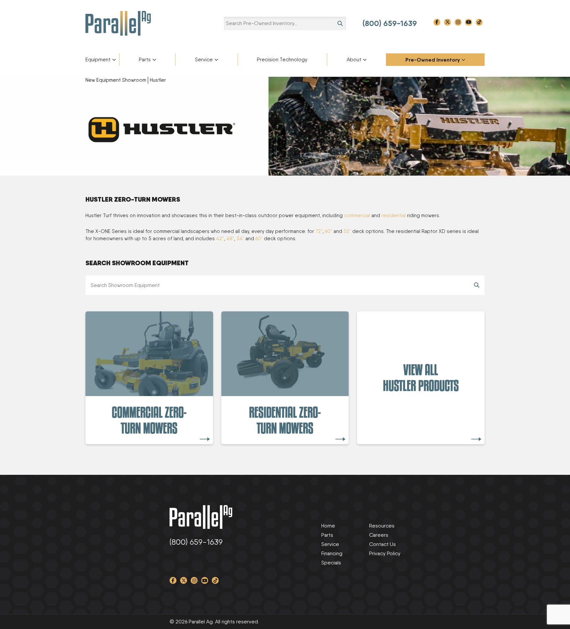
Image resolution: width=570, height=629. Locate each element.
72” (319, 231)
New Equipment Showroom (115, 80)
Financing (331, 553)
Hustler (158, 80)
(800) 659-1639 (390, 23)
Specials (331, 562)
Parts (145, 59)
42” (220, 239)
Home (328, 526)
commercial (357, 215)
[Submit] (477, 285)
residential (393, 215)
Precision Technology (282, 59)
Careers (378, 535)
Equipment (98, 59)
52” (347, 231)
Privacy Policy (384, 553)
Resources (382, 526)
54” (240, 239)
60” (328, 231)
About (354, 59)
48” (230, 239)
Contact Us (382, 544)
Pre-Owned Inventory (432, 59)
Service (204, 59)
